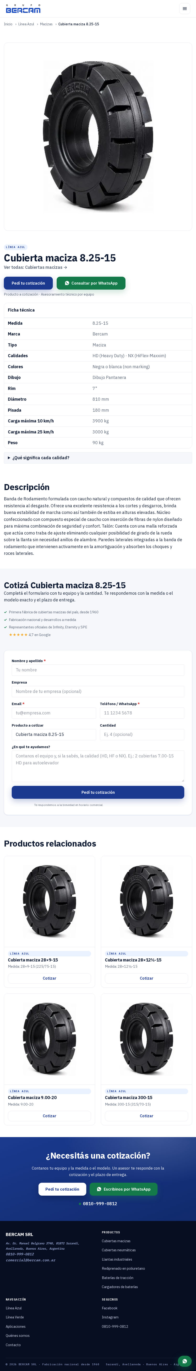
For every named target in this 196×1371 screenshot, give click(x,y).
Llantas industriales (117, 1259)
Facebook (109, 1308)
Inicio (8, 24)
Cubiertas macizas (116, 1241)
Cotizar (49, 978)
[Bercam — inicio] (23, 8)
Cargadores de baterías (120, 1287)
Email (18, 704)
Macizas (46, 24)
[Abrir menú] (184, 8)
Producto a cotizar (28, 725)
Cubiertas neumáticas (119, 1250)
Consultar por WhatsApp (94, 283)
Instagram (110, 1317)
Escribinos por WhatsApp (127, 1189)
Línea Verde (15, 1317)
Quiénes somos (18, 1335)
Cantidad (108, 725)
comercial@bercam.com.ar (30, 1260)
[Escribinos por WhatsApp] (185, 1361)
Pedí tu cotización (28, 283)
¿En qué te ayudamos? (31, 747)
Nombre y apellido (29, 661)
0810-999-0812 (100, 1203)
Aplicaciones (16, 1326)
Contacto (13, 1345)
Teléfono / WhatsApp (120, 704)
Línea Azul (26, 24)
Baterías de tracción (117, 1277)
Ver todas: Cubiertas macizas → (35, 267)
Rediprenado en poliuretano (123, 1268)
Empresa (19, 682)
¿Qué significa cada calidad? (40, 457)
